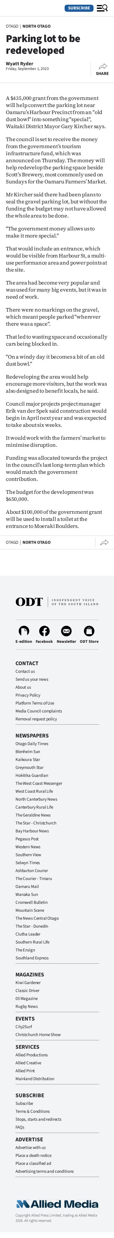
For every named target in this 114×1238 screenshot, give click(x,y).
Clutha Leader (27, 934)
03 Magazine (26, 999)
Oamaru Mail (27, 887)
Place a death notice (33, 1155)
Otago (12, 26)
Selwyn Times (27, 863)
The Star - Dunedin (31, 926)
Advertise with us (30, 1148)
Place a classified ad (33, 1163)
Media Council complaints (38, 711)
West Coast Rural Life (34, 791)
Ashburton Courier (31, 871)
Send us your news (31, 679)
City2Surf (23, 1027)
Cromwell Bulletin (31, 902)
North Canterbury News (36, 799)
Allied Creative (28, 1063)
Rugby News (26, 1006)
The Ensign (25, 950)
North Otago (37, 26)
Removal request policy (36, 719)
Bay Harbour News (32, 831)
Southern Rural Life (32, 942)
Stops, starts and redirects (38, 1119)
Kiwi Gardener (28, 983)
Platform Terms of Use (34, 703)
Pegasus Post (27, 839)
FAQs (19, 1127)
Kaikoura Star (27, 760)
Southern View (28, 855)
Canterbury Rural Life (34, 807)
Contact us (25, 671)
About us (23, 687)
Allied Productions (31, 1055)
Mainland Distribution (34, 1079)
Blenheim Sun (27, 752)
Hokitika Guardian (31, 775)
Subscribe (79, 8)
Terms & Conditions (32, 1111)
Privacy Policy (27, 695)
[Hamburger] (102, 8)
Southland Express (31, 958)
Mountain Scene (29, 910)
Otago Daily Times (31, 744)
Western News (27, 847)
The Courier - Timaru (33, 879)
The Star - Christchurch (35, 823)
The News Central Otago (37, 918)
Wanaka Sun (26, 894)
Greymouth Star (29, 767)
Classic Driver (27, 991)
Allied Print (25, 1071)
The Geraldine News (33, 815)
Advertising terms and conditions (44, 1171)
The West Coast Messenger (38, 783)
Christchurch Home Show (38, 1035)
